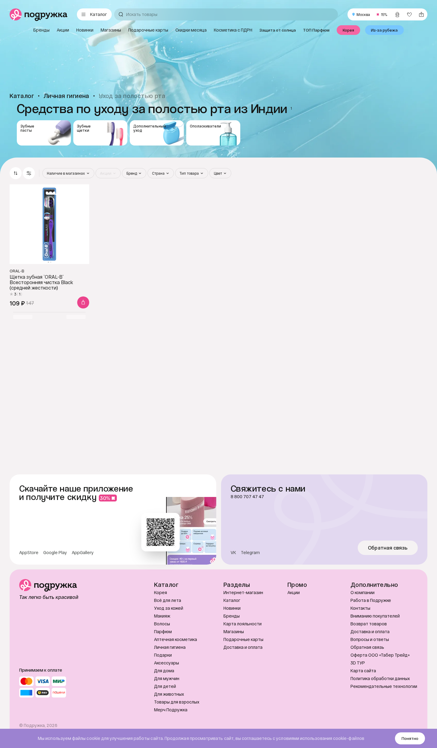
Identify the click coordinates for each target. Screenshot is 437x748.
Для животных (169, 694)
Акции (293, 592)
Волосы (162, 623)
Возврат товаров (369, 623)
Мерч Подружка (170, 709)
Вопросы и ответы (370, 639)
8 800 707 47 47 (247, 496)
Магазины (233, 631)
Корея (160, 592)
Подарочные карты (243, 639)
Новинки (232, 608)
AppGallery (83, 552)
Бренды (231, 615)
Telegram (250, 552)
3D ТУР (358, 662)
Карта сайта (363, 670)
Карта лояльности (242, 623)
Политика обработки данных (380, 678)
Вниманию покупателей (375, 615)
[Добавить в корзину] (83, 302)
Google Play (55, 552)
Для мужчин (166, 678)
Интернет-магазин (243, 592)
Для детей (165, 686)
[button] (29, 173)
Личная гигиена (170, 647)
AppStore (28, 552)
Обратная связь (388, 548)
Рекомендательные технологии (384, 686)
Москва (363, 14)
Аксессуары (166, 662)
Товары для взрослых (176, 701)
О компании (363, 592)
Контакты (360, 608)
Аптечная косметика (175, 639)
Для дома (164, 670)
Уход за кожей (168, 608)
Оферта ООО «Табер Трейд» (380, 655)
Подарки (163, 655)
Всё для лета (167, 600)
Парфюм (163, 631)
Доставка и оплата (243, 647)
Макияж (162, 615)
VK (233, 552)
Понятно (410, 738)
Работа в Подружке (371, 600)
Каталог (231, 600)
